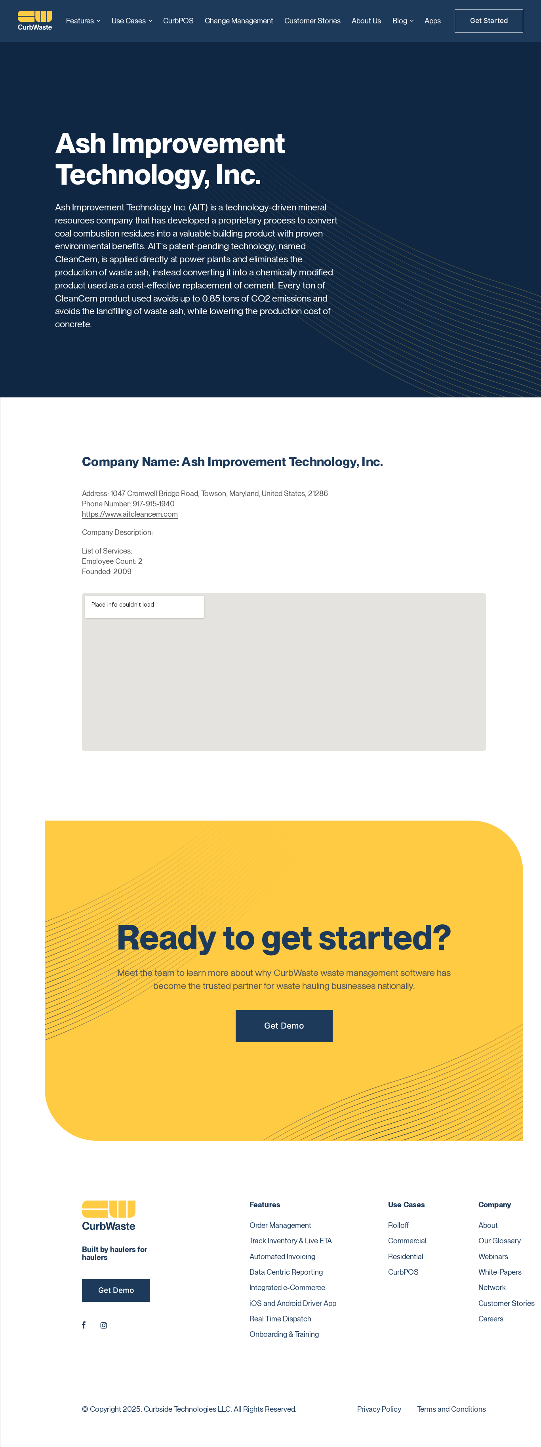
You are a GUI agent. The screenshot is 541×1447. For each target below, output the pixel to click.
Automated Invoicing (282, 1256)
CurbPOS (178, 20)
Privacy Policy (379, 1409)
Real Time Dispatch (280, 1318)
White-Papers (500, 1272)
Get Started (489, 21)
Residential (405, 1256)
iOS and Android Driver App (293, 1303)
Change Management (239, 20)
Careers (490, 1318)
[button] (83, 21)
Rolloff (398, 1225)
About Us (366, 20)
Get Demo (284, 1026)
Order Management (280, 1225)
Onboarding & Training (284, 1334)
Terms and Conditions (451, 1409)
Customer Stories (312, 20)
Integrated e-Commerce (287, 1287)
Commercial (407, 1240)
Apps (433, 20)
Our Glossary (499, 1240)
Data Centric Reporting (286, 1272)
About (488, 1225)
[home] (35, 21)
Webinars (493, 1256)
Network (492, 1287)
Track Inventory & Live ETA (291, 1240)
